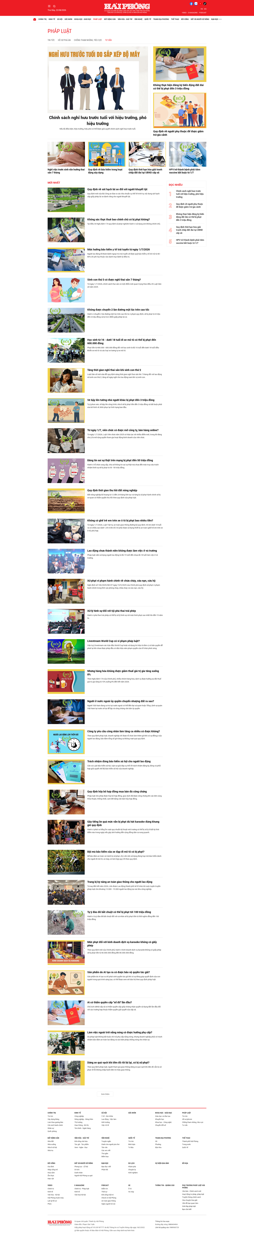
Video (184, 13)
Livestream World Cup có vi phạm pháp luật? (113, 641)
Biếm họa (104, 1156)
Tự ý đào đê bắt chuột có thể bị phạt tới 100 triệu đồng (119, 912)
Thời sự (104, 1191)
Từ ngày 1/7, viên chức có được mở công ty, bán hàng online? (122, 430)
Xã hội (59, 19)
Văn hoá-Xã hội (80, 1194)
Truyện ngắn (106, 1141)
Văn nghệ (138, 19)
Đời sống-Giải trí (107, 1194)
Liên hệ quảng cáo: (162, 1227)
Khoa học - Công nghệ (163, 1122)
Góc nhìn (68, 19)
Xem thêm (105, 1094)
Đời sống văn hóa (80, 1141)
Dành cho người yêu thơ (110, 1144)
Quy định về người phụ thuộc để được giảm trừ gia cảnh (178, 132)
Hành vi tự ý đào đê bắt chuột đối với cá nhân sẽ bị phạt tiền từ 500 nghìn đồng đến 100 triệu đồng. (123, 917)
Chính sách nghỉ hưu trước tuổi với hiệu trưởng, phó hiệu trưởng (97, 120)
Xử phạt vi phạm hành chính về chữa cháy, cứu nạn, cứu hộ (121, 580)
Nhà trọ (50, 1150)
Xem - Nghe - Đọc (81, 1147)
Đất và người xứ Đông (200, 19)
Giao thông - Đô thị (81, 1125)
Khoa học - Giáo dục (82, 19)
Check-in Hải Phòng (108, 1198)
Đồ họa (185, 1163)
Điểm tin (104, 1188)
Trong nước (186, 1144)
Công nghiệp (79, 1116)
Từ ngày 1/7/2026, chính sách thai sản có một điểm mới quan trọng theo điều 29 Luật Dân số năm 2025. (124, 285)
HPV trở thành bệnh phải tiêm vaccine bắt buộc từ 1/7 (184, 171)
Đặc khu (158, 1147)
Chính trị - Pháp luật (81, 1188)
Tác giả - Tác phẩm (81, 1144)
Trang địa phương (161, 19)
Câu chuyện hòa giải (189, 1200)
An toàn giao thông (108, 1201)
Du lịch (131, 1163)
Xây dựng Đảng (53, 1119)
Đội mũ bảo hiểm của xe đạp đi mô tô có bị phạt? (115, 851)
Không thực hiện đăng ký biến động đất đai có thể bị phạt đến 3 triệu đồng (178, 86)
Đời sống (185, 19)
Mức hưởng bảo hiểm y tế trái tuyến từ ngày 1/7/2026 (118, 249)
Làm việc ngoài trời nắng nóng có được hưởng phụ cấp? (119, 1032)
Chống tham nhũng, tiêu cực (88, 40)
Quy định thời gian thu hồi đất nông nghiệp (112, 490)
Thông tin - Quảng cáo (164, 1185)
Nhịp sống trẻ (53, 1169)
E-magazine (193, 13)
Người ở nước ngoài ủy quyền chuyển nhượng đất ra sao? (120, 701)
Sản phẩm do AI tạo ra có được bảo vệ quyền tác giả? (118, 972)
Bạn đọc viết (106, 1166)
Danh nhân (78, 1172)
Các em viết (105, 1150)
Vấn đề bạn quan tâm (190, 1203)
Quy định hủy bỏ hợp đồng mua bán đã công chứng (117, 791)
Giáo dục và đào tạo (162, 1116)
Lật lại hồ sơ (52, 1201)
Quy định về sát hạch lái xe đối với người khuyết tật (117, 189)
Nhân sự (51, 1128)
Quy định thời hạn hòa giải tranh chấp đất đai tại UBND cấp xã (145, 171)
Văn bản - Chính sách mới (191, 1191)
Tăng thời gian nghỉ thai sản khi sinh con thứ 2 (114, 370)
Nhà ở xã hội (52, 1147)
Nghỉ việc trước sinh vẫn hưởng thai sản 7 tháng (66, 171)
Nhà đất (51, 1141)
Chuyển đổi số (160, 1125)
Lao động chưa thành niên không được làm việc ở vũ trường (122, 550)
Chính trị (42, 19)
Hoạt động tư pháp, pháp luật (193, 1194)
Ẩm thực (51, 1175)
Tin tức (51, 40)
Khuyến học (159, 1119)
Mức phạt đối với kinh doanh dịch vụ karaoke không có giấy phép (122, 943)
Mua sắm (51, 1172)
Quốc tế (147, 19)
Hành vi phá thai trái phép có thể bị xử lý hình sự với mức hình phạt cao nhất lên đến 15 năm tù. (125, 616)
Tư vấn (108, 40)
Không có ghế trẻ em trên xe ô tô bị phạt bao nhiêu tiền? (120, 520)
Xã (156, 1141)
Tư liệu (130, 1147)
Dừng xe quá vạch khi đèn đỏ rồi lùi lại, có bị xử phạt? (118, 1062)
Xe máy (131, 1191)
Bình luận (131, 1144)
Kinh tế (52, 19)
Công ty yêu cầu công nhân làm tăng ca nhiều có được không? (123, 731)
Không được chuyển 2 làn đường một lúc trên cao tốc (118, 309)
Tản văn (104, 1147)
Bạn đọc (214, 19)
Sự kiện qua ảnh (162, 1163)
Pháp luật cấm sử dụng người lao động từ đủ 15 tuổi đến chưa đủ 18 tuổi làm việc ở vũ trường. (122, 556)
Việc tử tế (105, 1125)
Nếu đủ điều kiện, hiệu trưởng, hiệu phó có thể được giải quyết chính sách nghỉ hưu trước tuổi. (98, 129)
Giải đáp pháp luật (189, 1206)
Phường (158, 1144)
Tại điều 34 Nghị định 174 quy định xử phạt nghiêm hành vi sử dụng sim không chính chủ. (124, 223)
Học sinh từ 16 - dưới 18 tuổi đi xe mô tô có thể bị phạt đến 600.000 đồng (121, 341)
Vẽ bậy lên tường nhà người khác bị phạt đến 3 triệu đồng (120, 400)
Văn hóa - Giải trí (125, 19)
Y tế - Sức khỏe (107, 1116)
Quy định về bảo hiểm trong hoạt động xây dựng (105, 171)
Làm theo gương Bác (55, 1122)
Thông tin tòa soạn (162, 1221)
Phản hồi (104, 1169)
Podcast (202, 13)
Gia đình (51, 1166)
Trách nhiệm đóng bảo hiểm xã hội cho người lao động (119, 761)
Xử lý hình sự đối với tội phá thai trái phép (111, 610)
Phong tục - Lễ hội (81, 1166)
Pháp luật (97, 19)
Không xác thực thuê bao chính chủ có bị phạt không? (118, 219)
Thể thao (175, 19)
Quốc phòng (52, 1131)
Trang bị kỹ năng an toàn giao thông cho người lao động (119, 881)
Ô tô (129, 1188)
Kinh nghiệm (133, 1172)
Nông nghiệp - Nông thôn (83, 1119)
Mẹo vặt (51, 1178)
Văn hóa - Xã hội (54, 1194)
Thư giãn (104, 1153)
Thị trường (78, 1122)
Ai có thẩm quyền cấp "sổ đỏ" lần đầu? (109, 1002)
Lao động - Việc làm (108, 1119)
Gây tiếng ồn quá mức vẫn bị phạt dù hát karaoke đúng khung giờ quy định (123, 823)
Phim (49, 1204)
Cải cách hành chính (55, 1125)
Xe (129, 1185)
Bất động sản (110, 19)
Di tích (76, 1169)
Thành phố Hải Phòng (190, 1141)
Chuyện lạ (132, 1169)
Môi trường (105, 1122)
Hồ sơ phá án (64, 40)
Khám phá (132, 1166)
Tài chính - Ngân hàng (82, 1128)
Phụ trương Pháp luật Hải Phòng (193, 1186)
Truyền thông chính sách (191, 1197)
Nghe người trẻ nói (108, 1204)
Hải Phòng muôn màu (56, 1198)
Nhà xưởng (52, 1144)
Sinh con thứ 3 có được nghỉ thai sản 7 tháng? (114, 279)
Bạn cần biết (187, 1209)
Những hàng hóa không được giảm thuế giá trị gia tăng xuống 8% (123, 672)
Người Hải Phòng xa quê (83, 1175)
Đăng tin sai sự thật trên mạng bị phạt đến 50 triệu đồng (120, 460)
